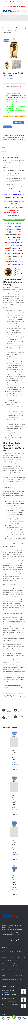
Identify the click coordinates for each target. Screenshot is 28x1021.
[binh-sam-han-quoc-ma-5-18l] (14, 48)
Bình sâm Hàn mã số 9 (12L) (14, 879)
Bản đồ (3, 1020)
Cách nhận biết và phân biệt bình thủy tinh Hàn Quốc (13, 953)
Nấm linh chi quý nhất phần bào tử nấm (13, 975)
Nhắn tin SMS (24, 1020)
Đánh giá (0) (5, 151)
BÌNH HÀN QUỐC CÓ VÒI (17, 137)
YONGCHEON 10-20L (10, 139)
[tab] (14, 147)
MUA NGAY (7, 127)
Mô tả (3, 147)
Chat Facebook (19, 1020)
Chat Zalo (8, 1020)
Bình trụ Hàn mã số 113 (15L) (14, 844)
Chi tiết (16, 770)
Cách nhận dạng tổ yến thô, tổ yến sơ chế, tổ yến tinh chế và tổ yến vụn (13, 965)
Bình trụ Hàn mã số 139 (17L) (14, 754)
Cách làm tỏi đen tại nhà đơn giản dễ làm (13, 971)
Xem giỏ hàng (22, 28)
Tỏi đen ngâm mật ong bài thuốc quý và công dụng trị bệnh (14, 959)
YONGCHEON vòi (20, 139)
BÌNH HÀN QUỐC (13, 135)
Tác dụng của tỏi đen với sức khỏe (12, 979)
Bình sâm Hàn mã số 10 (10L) (14, 799)
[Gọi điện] (14, 1017)
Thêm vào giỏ (18, 122)
